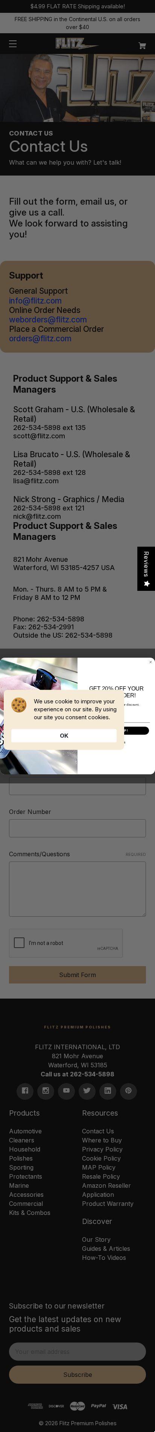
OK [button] (64, 735)
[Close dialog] (150, 662)
